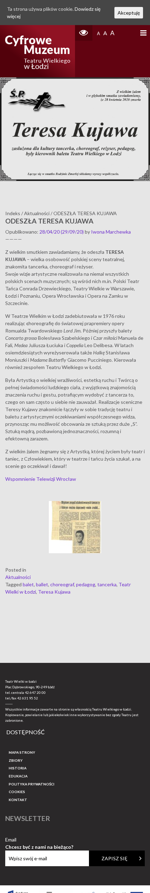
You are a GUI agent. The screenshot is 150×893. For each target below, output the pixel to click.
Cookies (17, 792)
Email (39, 840)
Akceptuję (129, 13)
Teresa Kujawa (54, 592)
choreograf (62, 584)
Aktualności (18, 577)
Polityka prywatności (31, 784)
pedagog (85, 584)
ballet (42, 584)
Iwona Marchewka (111, 232)
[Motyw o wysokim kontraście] (83, 33)
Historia (18, 768)
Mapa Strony (22, 752)
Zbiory (16, 760)
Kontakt (18, 800)
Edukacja (18, 776)
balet (28, 584)
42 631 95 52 (27, 698)
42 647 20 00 (35, 692)
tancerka (107, 584)
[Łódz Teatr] (37, 51)
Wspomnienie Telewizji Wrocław (40, 479)
